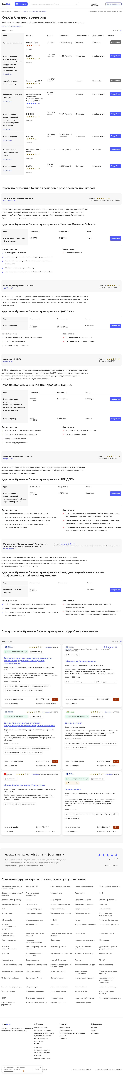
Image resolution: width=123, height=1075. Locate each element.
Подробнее (7, 74)
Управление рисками (34, 920)
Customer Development (108, 920)
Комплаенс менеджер (35, 991)
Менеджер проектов (107, 900)
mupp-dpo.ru (8, 549)
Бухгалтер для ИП (33, 971)
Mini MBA (103, 904)
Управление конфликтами (61, 953)
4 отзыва (29, 49)
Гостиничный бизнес (59, 987)
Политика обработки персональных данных (108, 1069)
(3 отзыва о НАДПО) (107, 361)
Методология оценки (42, 1050)
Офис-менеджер (106, 965)
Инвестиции (55, 940)
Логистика (54, 924)
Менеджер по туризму (84, 978)
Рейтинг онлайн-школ (42, 1058)
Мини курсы (38, 1041)
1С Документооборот (10, 978)
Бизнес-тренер (73, 789)
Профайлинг (80, 893)
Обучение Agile (105, 953)
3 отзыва (29, 62)
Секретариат (55, 900)
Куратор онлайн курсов (84, 998)
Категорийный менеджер (110, 886)
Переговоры (104, 940)
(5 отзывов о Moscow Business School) (104, 200)
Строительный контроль (60, 886)
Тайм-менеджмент (82, 913)
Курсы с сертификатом (42, 1030)
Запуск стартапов (57, 909)
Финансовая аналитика (60, 904)
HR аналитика (31, 924)
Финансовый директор (84, 904)
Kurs (5, 4)
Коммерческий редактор (36, 1002)
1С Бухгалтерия (32, 987)
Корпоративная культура (85, 965)
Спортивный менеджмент (110, 998)
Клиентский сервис (58, 991)
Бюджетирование (8, 940)
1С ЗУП (28, 900)
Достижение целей (83, 1002)
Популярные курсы (41, 1027)
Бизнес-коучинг (73, 723)
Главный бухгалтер (58, 960)
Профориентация (65, 1030)
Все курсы (22, 4)
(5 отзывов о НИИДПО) (108, 458)
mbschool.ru (8, 201)
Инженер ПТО (32, 886)
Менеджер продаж (34, 909)
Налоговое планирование (12, 971)
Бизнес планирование (84, 886)
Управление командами (85, 940)
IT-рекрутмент (7, 913)
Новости (94, 1027)
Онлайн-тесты (64, 1027)
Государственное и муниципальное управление (107, 980)
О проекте (38, 1047)
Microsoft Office (56, 998)
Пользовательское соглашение (81, 1069)
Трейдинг (5, 953)
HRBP (3, 998)
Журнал (93, 1030)
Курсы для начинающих (43, 1036)
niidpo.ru (6, 459)
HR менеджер (31, 904)
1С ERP (102, 960)
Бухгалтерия (80, 933)
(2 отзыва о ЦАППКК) (108, 287)
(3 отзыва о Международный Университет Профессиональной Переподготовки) (86, 546)
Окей (37, 1069)
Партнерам (95, 1033)
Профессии (63, 1036)
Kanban (78, 920)
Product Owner (7, 960)
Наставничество (57, 978)
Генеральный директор (109, 924)
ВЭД (101, 893)
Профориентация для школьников (72, 1033)
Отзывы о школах (113, 4)
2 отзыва (29, 142)
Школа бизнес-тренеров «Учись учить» (24, 785)
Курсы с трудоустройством (44, 1033)
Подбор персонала (58, 947)
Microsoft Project (82, 991)
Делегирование (32, 960)
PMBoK (53, 920)
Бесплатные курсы (41, 1038)
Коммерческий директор (11, 965)
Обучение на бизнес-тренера (80, 661)
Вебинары (63, 1038)
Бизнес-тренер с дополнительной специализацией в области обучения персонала (29, 724)
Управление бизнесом (10, 904)
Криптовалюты (81, 987)
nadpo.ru (6, 361)
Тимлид (78, 960)
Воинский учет (56, 893)
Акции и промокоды (95, 4)
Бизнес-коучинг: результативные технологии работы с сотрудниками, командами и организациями (28, 661)
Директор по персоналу (11, 900)
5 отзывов (29, 120)
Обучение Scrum (8, 920)
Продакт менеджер (83, 900)
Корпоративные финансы (85, 924)
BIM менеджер (105, 909)
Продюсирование (82, 909)
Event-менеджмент (34, 913)
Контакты (37, 1055)
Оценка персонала (58, 1002)
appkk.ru (6, 288)
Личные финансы (106, 933)
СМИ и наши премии (42, 1053)
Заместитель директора (11, 987)
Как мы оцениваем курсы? (12, 26)
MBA (3, 909)
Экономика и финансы (35, 998)
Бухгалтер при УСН (58, 971)
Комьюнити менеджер (84, 953)
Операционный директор (36, 965)
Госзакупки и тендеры (108, 987)
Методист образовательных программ (8, 927)
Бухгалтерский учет (34, 978)
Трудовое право (8, 991)
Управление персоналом (60, 913)
